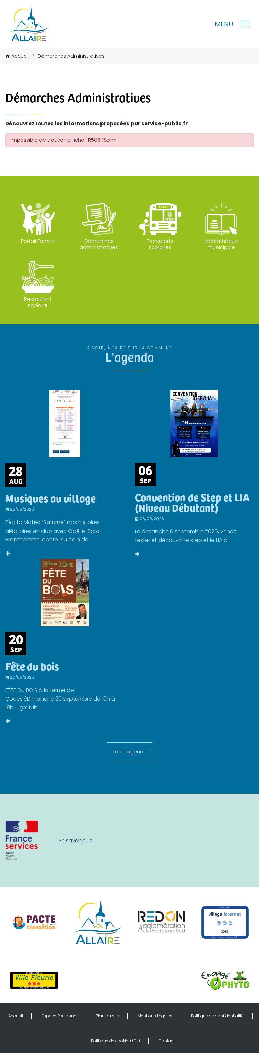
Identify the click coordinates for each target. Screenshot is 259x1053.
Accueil (20, 56)
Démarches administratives (99, 244)
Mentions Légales (155, 1016)
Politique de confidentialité (217, 1016)
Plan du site (107, 1016)
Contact (167, 1041)
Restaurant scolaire (38, 302)
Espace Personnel (59, 1016)
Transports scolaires (160, 244)
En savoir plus (75, 840)
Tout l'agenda (130, 751)
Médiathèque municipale (221, 244)
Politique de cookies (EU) (115, 1041)
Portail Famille (38, 241)
